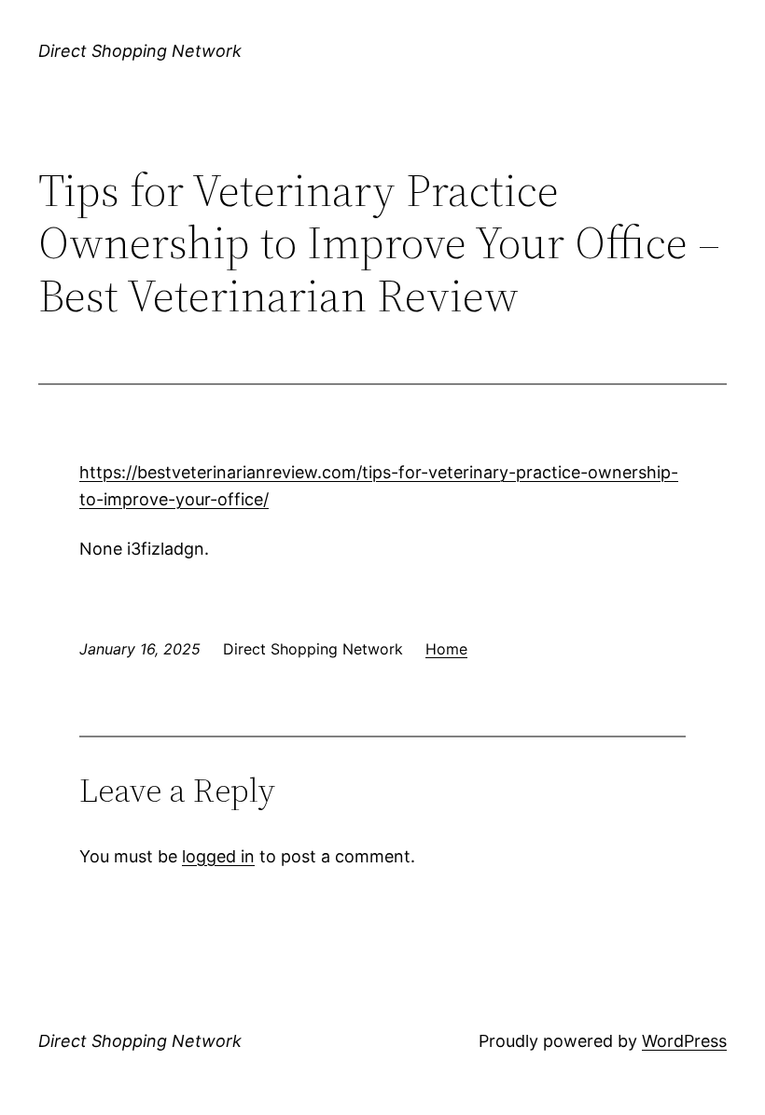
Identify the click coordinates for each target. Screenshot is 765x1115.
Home (446, 649)
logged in (218, 856)
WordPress (684, 1041)
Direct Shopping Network (140, 51)
